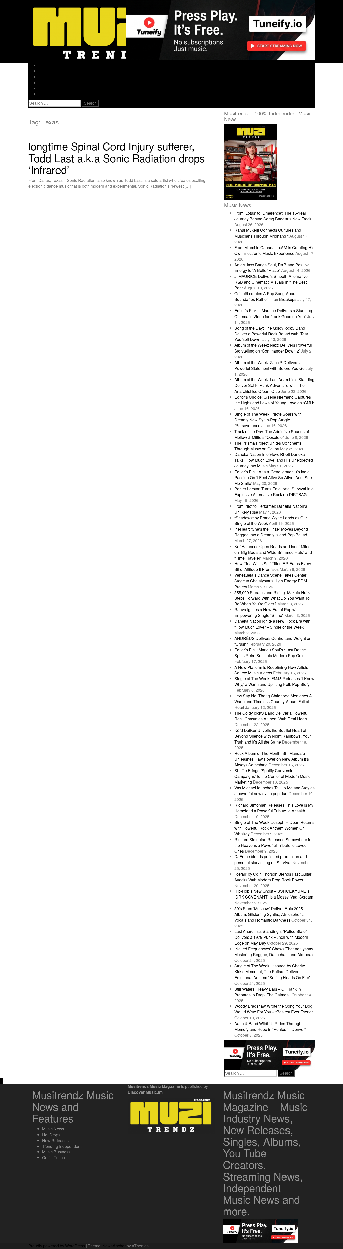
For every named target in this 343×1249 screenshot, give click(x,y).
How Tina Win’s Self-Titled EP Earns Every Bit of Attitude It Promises (272, 566)
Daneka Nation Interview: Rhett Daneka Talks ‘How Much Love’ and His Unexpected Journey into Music (273, 460)
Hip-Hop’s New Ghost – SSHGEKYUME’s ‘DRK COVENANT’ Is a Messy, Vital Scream (273, 894)
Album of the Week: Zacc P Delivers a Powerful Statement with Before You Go (269, 365)
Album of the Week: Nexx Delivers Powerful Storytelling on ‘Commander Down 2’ (273, 348)
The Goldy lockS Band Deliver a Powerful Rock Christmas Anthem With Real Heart (271, 716)
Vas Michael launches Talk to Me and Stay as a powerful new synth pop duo (274, 790)
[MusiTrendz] (103, 31)
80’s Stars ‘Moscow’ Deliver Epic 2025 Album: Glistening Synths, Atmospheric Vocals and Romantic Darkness (269, 914)
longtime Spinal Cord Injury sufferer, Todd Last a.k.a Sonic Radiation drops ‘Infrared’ (116, 157)
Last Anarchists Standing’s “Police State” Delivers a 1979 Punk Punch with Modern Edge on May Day (271, 937)
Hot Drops (47, 71)
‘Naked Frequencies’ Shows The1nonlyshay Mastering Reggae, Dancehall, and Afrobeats (274, 951)
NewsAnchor (114, 1246)
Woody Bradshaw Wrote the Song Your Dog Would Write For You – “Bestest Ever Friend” (273, 1009)
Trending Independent (58, 83)
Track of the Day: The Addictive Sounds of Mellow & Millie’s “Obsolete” (271, 434)
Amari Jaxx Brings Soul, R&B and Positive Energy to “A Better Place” (272, 268)
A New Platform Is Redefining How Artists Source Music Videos (271, 670)
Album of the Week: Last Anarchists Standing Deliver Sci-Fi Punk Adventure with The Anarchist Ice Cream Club (274, 385)
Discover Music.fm (145, 1092)
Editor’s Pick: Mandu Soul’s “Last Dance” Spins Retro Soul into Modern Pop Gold (270, 652)
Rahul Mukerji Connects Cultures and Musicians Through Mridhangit (267, 233)
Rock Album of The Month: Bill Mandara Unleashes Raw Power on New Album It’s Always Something (271, 759)
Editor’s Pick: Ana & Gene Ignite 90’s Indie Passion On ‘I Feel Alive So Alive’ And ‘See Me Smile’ (273, 477)
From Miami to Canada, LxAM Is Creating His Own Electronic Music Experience (274, 250)
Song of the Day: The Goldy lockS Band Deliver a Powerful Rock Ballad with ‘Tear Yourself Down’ (271, 333)
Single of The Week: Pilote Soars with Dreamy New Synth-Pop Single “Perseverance (268, 419)
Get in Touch (49, 94)
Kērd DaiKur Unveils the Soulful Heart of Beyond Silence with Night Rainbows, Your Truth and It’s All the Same (272, 736)
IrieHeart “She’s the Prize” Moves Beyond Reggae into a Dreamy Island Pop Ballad (271, 532)
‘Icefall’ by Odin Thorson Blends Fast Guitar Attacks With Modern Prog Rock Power (272, 877)
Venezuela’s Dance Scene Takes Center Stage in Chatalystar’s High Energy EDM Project (270, 581)
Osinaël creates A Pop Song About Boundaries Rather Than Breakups (265, 296)
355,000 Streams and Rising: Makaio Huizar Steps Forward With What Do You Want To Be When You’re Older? (273, 598)
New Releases (51, 77)
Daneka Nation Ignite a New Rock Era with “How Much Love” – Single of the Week (272, 624)
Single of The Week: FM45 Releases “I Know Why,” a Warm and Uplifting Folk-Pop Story (274, 681)
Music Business (52, 88)
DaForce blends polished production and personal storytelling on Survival (270, 859)
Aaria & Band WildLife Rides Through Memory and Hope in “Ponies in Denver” (270, 1026)
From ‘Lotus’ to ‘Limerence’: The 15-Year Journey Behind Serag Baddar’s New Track (272, 216)
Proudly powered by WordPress (56, 1246)
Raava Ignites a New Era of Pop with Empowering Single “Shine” (267, 612)
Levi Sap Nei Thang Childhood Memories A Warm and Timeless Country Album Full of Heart (273, 701)
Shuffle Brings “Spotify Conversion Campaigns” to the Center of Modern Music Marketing (272, 776)
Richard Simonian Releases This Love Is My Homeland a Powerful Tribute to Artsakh (273, 808)
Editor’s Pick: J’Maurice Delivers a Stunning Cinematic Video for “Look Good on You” (273, 313)
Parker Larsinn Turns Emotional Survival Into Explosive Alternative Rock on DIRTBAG (274, 491)
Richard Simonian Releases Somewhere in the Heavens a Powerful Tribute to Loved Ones (272, 845)
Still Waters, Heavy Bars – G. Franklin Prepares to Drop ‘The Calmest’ (267, 992)
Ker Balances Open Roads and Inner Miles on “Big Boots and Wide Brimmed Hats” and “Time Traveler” (273, 552)
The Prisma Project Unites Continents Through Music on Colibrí (267, 446)
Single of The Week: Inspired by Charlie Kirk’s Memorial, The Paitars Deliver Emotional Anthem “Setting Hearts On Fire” (272, 971)
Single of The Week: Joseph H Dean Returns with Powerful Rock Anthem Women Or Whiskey (274, 828)
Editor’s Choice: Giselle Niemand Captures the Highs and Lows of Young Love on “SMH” (274, 400)
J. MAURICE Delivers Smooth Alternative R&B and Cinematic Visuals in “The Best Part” (271, 282)
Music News (49, 65)
